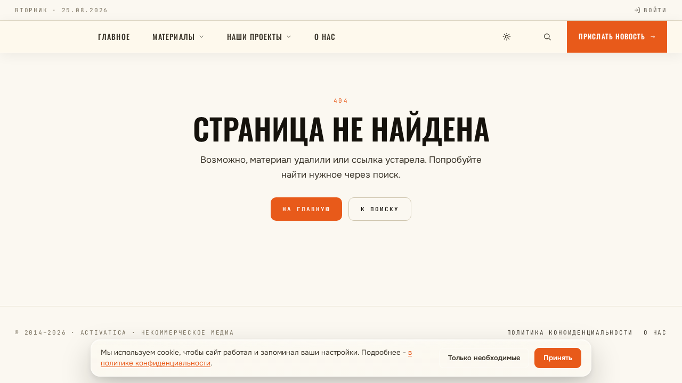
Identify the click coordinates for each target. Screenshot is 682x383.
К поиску (380, 209)
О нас (325, 36)
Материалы (173, 36)
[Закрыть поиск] (526, 37)
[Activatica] (51, 37)
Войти (655, 10)
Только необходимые (484, 357)
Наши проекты (254, 36)
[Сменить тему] (506, 37)
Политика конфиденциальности (570, 332)
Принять (557, 357)
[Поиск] (547, 37)
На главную (306, 209)
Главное (114, 36)
